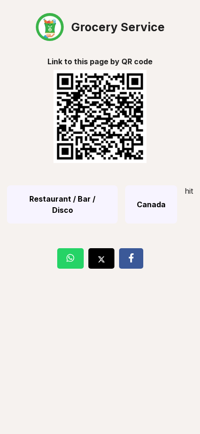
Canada (151, 204)
